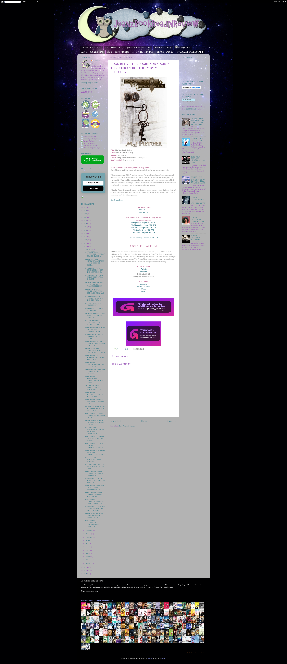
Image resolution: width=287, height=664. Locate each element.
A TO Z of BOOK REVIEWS (92, 52)
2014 (85, 246)
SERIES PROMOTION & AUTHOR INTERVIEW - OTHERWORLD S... (94, 474)
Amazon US (143, 209)
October (88, 534)
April (87, 553)
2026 (85, 207)
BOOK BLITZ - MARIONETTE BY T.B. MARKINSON (94, 394)
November (89, 530)
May (87, 550)
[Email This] (135, 349)
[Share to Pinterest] (143, 349)
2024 (85, 214)
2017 (85, 236)
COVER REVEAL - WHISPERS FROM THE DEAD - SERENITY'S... (94, 502)
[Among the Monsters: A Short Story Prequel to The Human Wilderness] (202, 636)
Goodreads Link (117, 200)
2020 (85, 227)
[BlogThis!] (137, 349)
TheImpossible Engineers (139, 222)
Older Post (172, 420)
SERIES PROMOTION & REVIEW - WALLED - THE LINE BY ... (93, 495)
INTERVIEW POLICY (163, 48)
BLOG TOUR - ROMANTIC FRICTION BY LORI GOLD (198, 160)
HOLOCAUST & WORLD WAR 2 (190, 52)
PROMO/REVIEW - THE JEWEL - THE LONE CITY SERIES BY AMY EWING (198, 122)
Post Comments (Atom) (127, 426)
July (87, 543)
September (89, 537)
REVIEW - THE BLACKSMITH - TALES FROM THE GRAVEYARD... (94, 430)
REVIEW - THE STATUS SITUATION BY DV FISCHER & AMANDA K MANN (198, 180)
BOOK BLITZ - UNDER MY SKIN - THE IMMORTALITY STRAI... (95, 452)
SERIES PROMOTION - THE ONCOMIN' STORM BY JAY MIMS (95, 371)
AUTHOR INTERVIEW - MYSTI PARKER (197, 237)
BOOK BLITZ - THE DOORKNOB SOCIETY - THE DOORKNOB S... (94, 270)
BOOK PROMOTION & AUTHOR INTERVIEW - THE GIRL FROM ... (94, 298)
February (89, 560)
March (88, 557)
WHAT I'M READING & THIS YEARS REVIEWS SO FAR (127, 48)
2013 (85, 567)
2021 (85, 223)
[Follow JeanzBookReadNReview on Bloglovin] (191, 88)
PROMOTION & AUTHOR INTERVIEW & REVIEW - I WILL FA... (94, 422)
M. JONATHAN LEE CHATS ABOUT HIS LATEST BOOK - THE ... (95, 315)
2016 (85, 240)
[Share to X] (139, 349)
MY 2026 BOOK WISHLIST (118, 52)
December (89, 249)
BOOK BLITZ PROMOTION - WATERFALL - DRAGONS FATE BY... (95, 329)
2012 (85, 570)
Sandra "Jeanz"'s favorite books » (196, 653)
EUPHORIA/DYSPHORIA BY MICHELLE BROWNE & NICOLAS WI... (95, 408)
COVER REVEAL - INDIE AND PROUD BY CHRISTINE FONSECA (94, 446)
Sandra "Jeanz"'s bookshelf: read (97, 600)
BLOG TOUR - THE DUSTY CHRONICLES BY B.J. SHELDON (95, 277)
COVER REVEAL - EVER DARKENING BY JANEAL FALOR (95, 415)
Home (144, 420)
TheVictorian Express (140, 232)
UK (155, 222)
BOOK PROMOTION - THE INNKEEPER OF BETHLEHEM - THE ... (94, 488)
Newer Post (115, 420)
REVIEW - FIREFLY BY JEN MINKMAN (93, 304)
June (87, 547)
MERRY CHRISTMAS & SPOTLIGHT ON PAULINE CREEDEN (93, 284)
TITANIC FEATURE (165, 52)
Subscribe (93, 188)
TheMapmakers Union (139, 225)
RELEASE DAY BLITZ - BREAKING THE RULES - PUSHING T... (95, 460)
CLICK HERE (191, 109)
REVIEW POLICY (183, 48)
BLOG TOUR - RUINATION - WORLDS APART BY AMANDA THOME (95, 509)
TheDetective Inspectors (140, 227)
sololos (150, 658)
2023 (85, 217)
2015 (85, 243)
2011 (85, 574)
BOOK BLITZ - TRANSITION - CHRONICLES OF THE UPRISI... (94, 379)
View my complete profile (89, 82)
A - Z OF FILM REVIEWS (143, 52)
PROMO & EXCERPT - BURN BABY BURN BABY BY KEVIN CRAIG (95, 350)
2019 (85, 230)
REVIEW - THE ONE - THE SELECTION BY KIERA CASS (95, 466)
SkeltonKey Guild (139, 230)
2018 (85, 233)
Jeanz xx (97, 61)
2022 (85, 220)
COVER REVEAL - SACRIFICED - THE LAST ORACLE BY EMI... (95, 254)
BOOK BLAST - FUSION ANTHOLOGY (94, 309)
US (151, 222)
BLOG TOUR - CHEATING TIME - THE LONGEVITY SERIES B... (95, 481)
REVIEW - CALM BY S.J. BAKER (197, 140)
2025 (85, 210)
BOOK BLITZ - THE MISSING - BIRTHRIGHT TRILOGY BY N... (95, 357)
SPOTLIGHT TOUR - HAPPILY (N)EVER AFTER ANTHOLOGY (93, 387)
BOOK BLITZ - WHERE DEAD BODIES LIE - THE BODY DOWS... (95, 343)
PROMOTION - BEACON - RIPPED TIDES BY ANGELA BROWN (94, 516)
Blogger (163, 658)
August (88, 540)
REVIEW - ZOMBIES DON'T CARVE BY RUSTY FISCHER (92, 322)
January (88, 563)
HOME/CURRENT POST (91, 48)
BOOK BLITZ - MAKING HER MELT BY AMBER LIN (94, 401)
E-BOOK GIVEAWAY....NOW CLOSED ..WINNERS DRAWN (198, 200)
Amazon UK (143, 212)
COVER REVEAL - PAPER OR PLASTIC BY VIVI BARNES (94, 438)
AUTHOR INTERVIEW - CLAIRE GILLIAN (197, 219)
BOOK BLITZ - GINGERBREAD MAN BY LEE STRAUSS (95, 364)
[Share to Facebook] (141, 349)
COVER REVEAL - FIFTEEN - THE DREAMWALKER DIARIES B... (92, 524)
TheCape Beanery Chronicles (140, 237)
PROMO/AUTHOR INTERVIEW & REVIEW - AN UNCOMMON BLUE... (94, 262)
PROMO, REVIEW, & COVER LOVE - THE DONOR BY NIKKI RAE (94, 291)
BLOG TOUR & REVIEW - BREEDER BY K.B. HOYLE (94, 336)
